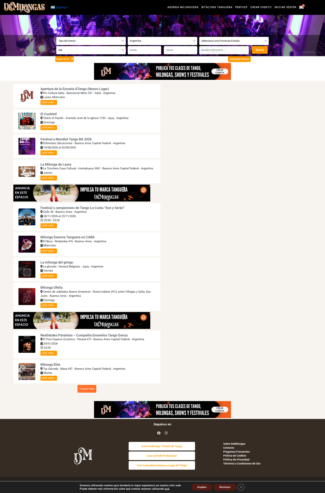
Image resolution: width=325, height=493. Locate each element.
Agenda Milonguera (183, 7)
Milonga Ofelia (51, 287)
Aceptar (202, 487)
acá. (167, 489)
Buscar (260, 49)
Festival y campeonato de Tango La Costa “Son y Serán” (82, 208)
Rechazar (225, 487)
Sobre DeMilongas (234, 443)
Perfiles (241, 7)
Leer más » (49, 102)
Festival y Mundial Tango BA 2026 (66, 139)
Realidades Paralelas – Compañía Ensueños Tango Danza (84, 335)
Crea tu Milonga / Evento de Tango (161, 446)
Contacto (228, 447)
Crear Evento (261, 7)
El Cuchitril (48, 114)
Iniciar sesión (285, 7)
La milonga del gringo (56, 262)
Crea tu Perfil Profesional (162, 455)
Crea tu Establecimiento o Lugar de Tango (162, 465)
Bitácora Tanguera (216, 7)
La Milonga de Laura (55, 164)
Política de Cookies (234, 455)
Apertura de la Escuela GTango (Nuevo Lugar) (74, 89)
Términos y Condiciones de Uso (241, 463)
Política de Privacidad (236, 459)
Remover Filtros (239, 59)
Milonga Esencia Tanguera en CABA (67, 237)
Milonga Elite (50, 365)
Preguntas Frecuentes (236, 451)
